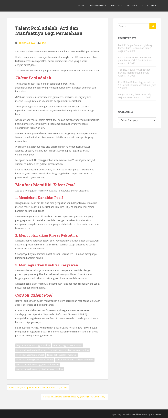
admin (43, 42)
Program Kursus (97, 5)
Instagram (116, 5)
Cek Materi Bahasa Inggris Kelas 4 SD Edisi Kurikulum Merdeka (136, 83)
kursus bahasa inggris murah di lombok (34, 359)
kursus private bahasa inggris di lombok (74, 359)
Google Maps (149, 5)
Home (81, 5)
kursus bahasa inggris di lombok (31, 350)
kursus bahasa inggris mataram (61, 355)
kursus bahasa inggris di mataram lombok (69, 350)
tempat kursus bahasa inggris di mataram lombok (39, 369)
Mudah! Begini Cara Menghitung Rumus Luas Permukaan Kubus (135, 46)
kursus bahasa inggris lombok (30, 355)
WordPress (156, 414)
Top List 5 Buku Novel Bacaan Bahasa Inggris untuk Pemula (134, 71)
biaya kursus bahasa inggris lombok (33, 345)
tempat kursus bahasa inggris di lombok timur (37, 364)
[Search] (152, 26)
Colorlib (135, 414)
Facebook (132, 5)
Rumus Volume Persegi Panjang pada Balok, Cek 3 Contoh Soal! (135, 59)
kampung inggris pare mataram (67, 345)
